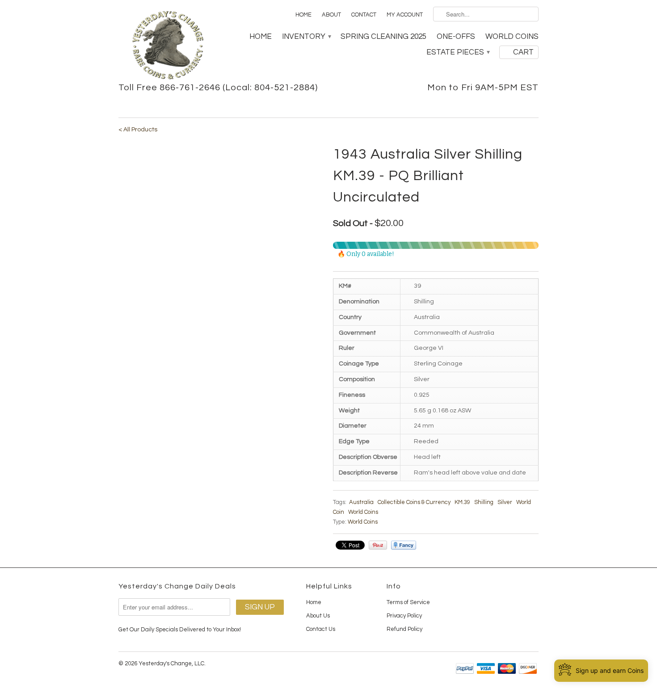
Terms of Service (408, 602)
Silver (505, 502)
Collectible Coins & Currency (414, 502)
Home (303, 15)
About (331, 15)
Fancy (403, 545)
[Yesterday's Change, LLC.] (167, 46)
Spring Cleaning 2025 (383, 37)
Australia (361, 502)
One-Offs (456, 37)
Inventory (306, 37)
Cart (523, 52)
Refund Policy (404, 629)
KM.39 (462, 502)
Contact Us (320, 629)
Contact (363, 15)
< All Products (137, 129)
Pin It (378, 545)
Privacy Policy (404, 616)
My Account (405, 15)
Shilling (484, 502)
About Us (318, 616)
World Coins (512, 37)
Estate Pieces (457, 52)
